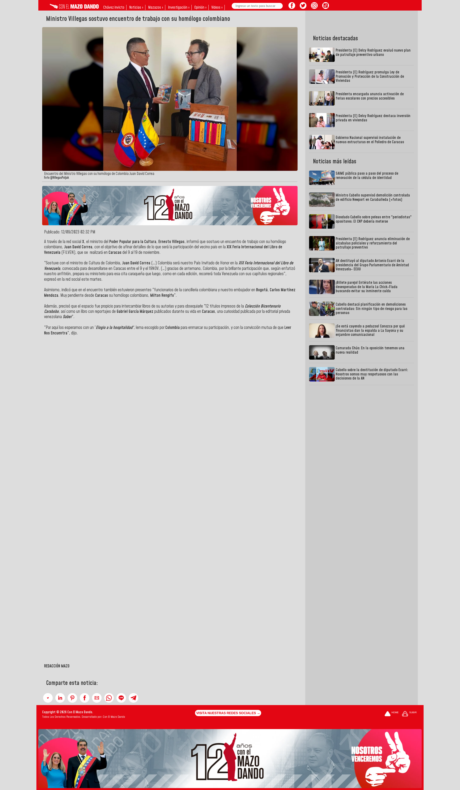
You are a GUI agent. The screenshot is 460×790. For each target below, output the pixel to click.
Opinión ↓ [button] (200, 7)
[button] (48, 698)
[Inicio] (74, 7)
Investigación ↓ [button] (179, 7)
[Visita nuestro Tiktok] (325, 7)
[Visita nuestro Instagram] (314, 7)
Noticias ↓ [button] (136, 7)
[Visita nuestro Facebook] (291, 7)
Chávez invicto (113, 7)
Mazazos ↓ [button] (155, 7)
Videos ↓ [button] (217, 7)
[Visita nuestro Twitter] (303, 7)
